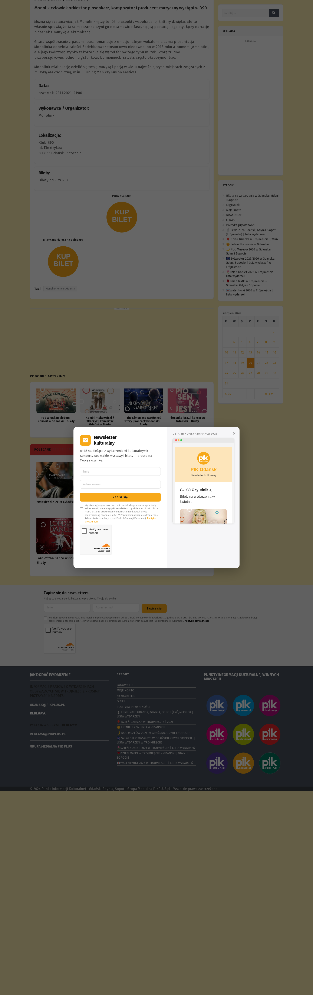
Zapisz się (120, 497)
